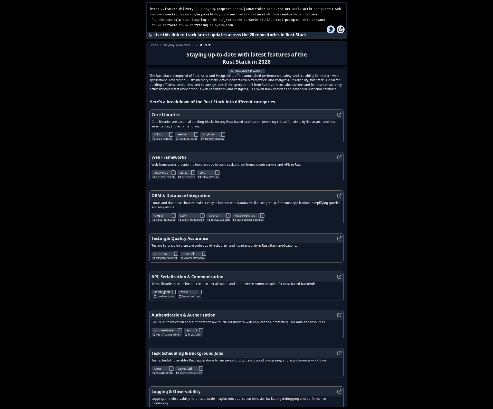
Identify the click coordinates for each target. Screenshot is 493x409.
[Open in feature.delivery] (341, 29)
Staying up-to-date (177, 45)
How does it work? (248, 71)
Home (153, 45)
